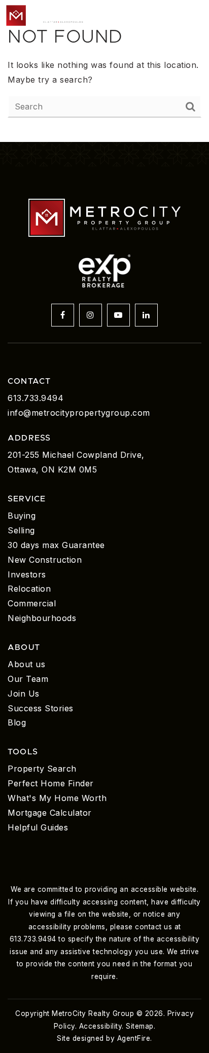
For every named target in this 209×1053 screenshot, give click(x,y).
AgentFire (134, 1038)
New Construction (45, 560)
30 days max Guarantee (56, 545)
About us (26, 664)
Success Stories (41, 708)
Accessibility (100, 1026)
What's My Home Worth (57, 798)
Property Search (42, 769)
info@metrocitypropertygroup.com (79, 413)
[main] (104, 71)
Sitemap (140, 1026)
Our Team (28, 679)
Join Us (24, 693)
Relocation (29, 589)
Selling (21, 530)
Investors (27, 574)
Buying (22, 516)
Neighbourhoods (42, 618)
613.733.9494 (35, 398)
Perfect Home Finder (51, 783)
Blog (17, 722)
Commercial (32, 603)
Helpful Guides (38, 827)
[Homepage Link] (50, 14)
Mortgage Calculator (50, 813)
